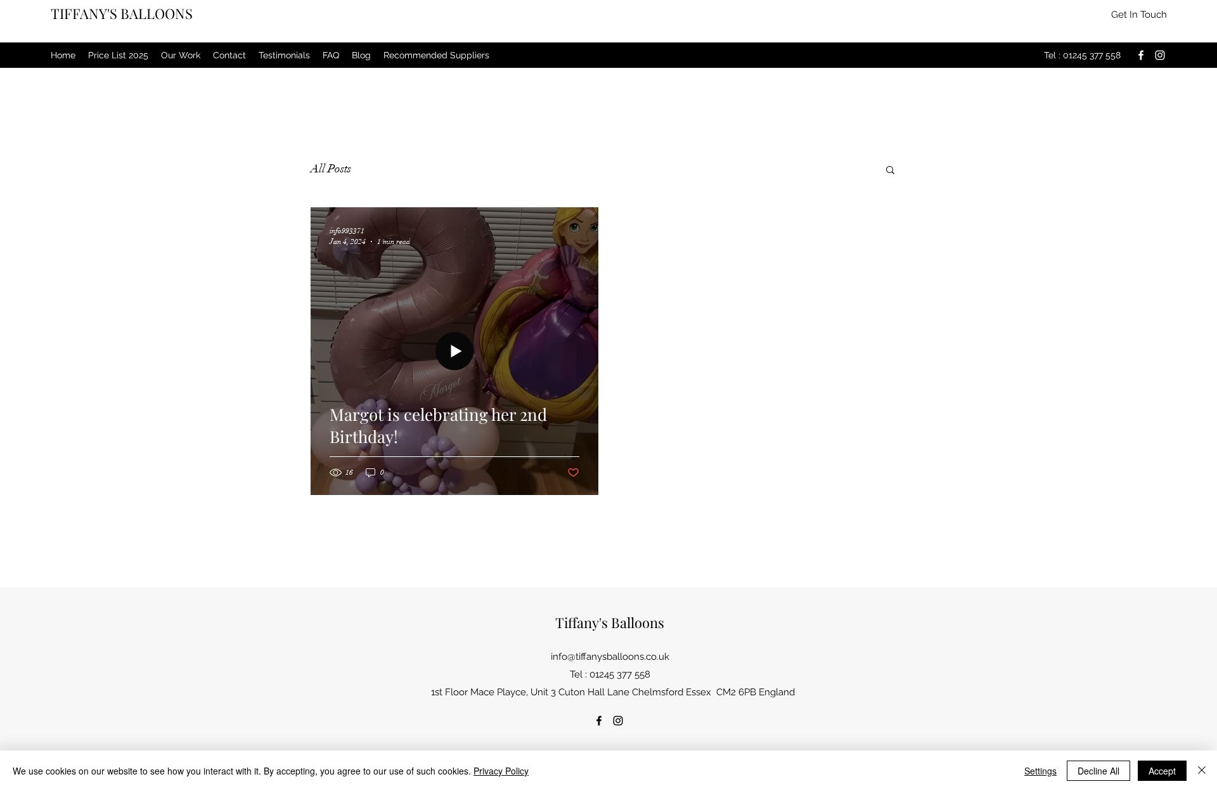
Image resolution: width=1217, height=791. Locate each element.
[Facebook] (1141, 55)
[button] (1138, 14)
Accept (1162, 770)
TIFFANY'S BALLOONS (122, 13)
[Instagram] (1160, 55)
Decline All (1098, 770)
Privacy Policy (501, 770)
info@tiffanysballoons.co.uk (610, 656)
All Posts (331, 169)
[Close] (1201, 771)
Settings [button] (1040, 770)
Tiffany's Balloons (609, 622)
